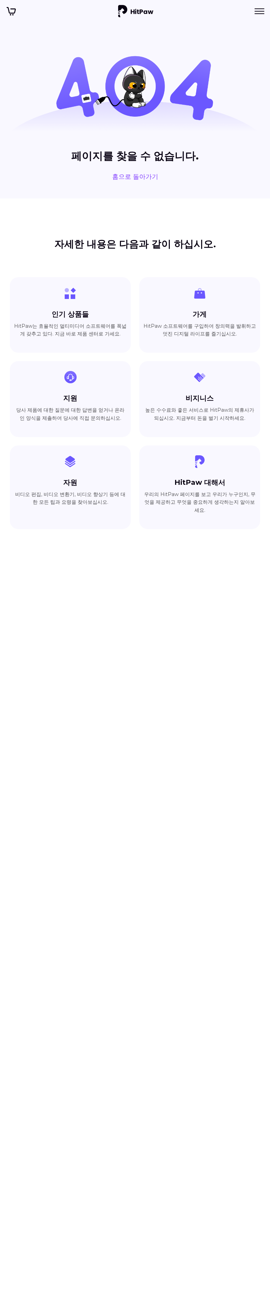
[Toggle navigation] (259, 11)
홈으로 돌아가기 (135, 177)
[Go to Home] (135, 11)
